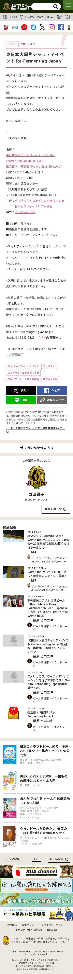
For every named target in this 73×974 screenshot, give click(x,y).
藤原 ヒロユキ (43, 620)
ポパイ (42, 337)
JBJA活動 (59, 17)
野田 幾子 (36, 494)
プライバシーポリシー (53, 925)
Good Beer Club (25, 212)
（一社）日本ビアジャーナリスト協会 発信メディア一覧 (35, 430)
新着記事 (5, 17)
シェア (55, 390)
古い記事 (14, 858)
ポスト (24, 390)
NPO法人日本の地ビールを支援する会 (39, 200)
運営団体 (12, 925)
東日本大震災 (50, 379)
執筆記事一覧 (53, 509)
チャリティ (49, 366)
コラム (50, 17)
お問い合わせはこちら (39, 447)
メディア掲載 (68, 17)
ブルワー (41, 17)
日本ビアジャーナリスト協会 (33, 206)
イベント (14, 17)
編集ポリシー (29, 925)
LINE (24, 400)
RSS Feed (52, 930)
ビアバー (32, 17)
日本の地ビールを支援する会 (23, 372)
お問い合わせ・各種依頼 (29, 930)
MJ (33, 552)
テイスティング (23, 17)
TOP (36, 858)
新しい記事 (56, 859)
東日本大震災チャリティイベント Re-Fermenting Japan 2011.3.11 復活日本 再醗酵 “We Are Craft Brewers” (34, 161)
